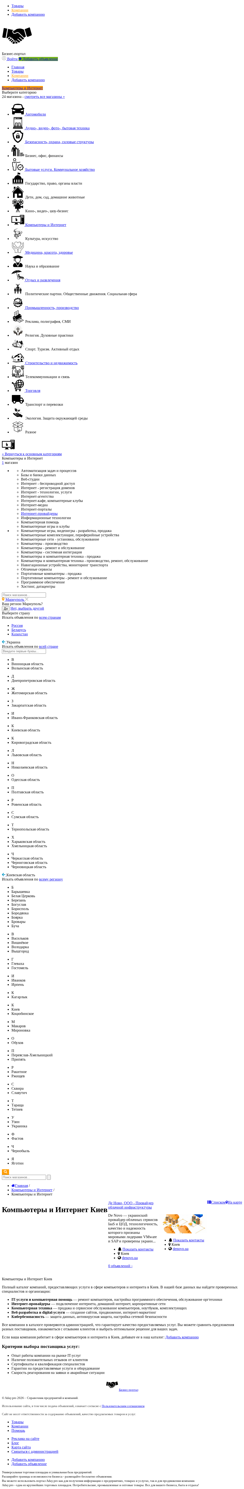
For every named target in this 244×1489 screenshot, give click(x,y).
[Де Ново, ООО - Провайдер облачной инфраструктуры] (183, 1232)
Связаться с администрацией (34, 1451)
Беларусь (18, 630)
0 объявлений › (120, 1266)
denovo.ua (130, 1258)
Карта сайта (21, 1447)
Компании (19, 10)
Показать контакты (137, 1249)
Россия (17, 625)
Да (6, 608)
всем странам (50, 617)
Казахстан (19, 634)
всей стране (48, 646)
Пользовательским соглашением (123, 1406)
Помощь (18, 1430)
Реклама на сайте (25, 1439)
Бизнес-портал (128, 1390)
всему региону (51, 879)
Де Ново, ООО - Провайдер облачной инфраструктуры (130, 1205)
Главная (17, 67)
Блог (15, 1443)
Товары (17, 6)
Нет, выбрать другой (27, 608)
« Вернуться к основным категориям (32, 454)
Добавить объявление (29, 1464)
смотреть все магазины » (45, 97)
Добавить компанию (28, 14)
